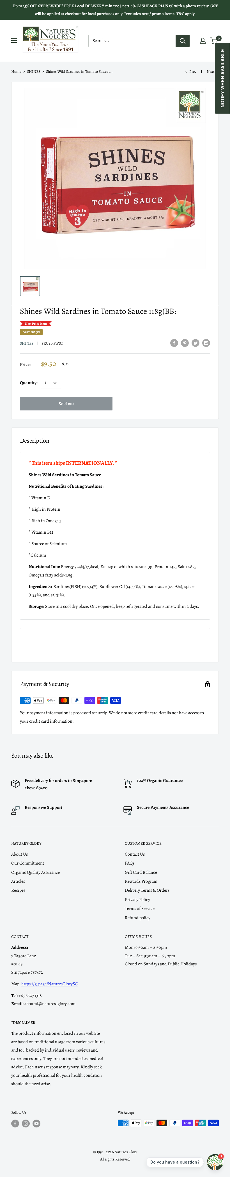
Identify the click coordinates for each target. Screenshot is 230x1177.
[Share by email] (206, 343)
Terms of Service (140, 908)
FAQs (129, 863)
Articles (18, 881)
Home (16, 71)
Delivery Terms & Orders (147, 890)
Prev (192, 71)
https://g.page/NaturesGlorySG (49, 984)
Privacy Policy (137, 899)
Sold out (66, 404)
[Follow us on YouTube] (36, 1123)
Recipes (18, 890)
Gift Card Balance (141, 872)
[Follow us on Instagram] (26, 1123)
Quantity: (29, 383)
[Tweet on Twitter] (195, 343)
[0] (214, 41)
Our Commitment (27, 863)
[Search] (183, 41)
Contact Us (135, 854)
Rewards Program (141, 881)
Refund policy (137, 918)
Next (211, 71)
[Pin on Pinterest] (185, 343)
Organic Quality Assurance (35, 872)
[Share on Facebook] (174, 343)
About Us (19, 854)
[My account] (203, 41)
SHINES (33, 71)
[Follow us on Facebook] (15, 1123)
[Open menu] (14, 40)
